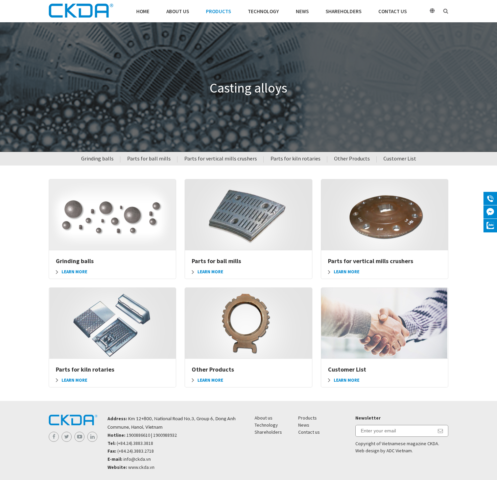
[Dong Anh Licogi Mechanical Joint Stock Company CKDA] (81, 11)
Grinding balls (97, 158)
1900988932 (165, 435)
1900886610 (138, 435)
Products (218, 11)
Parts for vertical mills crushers (220, 158)
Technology (263, 11)
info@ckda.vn (137, 459)
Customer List (399, 158)
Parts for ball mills (149, 158)
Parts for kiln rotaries (295, 158)
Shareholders (343, 11)
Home (142, 11)
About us (177, 11)
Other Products (352, 158)
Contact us (392, 11)
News (302, 11)
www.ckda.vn (141, 467)
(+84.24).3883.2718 (135, 451)
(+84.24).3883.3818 (135, 443)
